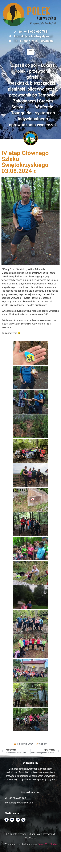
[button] (30, 52)
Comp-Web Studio (47, 844)
